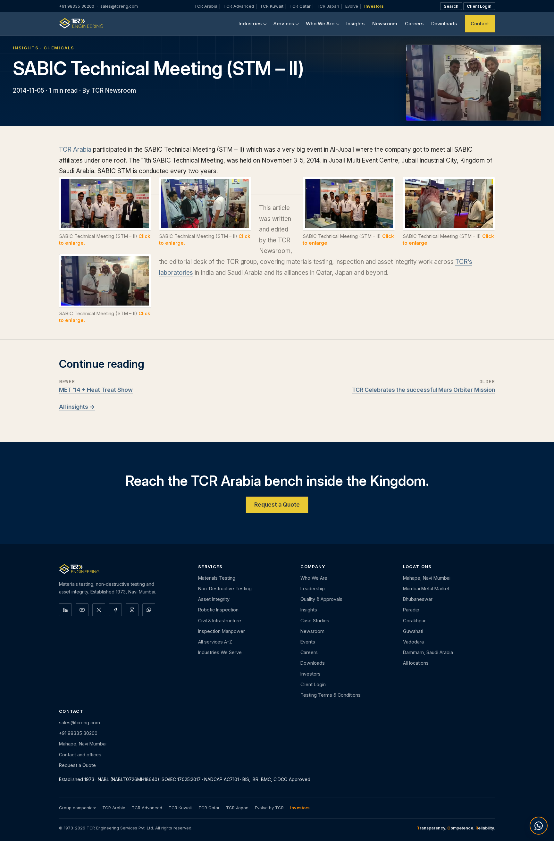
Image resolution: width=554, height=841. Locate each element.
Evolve (351, 6)
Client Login (479, 6)
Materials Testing (216, 578)
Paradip (411, 609)
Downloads (444, 24)
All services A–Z (215, 641)
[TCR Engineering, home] (81, 24)
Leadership (312, 588)
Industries (250, 24)
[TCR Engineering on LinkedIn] (65, 609)
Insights (355, 24)
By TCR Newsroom (109, 90)
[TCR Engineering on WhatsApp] (148, 609)
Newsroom (384, 24)
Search (451, 6)
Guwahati (413, 631)
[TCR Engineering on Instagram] (132, 609)
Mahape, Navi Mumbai (426, 578)
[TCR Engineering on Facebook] (115, 609)
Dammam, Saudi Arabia (428, 652)
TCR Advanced (238, 6)
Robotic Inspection (218, 609)
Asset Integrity (214, 599)
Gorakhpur (414, 620)
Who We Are (320, 24)
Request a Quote (277, 504)
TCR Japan (328, 6)
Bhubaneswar (417, 599)
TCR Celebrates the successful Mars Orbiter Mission (423, 389)
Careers (414, 24)
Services (283, 24)
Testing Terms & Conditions (330, 695)
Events (307, 641)
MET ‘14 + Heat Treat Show (96, 389)
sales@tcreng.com (119, 6)
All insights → (77, 406)
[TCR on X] (98, 609)
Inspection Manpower (221, 631)
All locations (416, 663)
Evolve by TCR (269, 807)
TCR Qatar (300, 6)
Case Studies (314, 620)
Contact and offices (80, 754)
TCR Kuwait (271, 6)
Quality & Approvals (321, 599)
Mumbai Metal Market (426, 588)
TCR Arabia (205, 6)
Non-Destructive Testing (225, 588)
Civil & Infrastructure (219, 620)
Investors (374, 6)
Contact (480, 24)
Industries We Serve (220, 652)
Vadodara (413, 641)
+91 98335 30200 (76, 6)
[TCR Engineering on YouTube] (82, 609)
